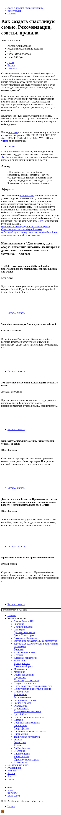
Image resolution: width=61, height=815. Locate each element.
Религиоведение (22, 697)
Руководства (20, 705)
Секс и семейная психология (29, 717)
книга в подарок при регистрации (25, 8)
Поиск (11, 779)
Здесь (41, 221)
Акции (11, 773)
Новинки (12, 770)
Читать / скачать (16, 313)
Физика (18, 739)
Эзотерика (19, 750)
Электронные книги (18, 765)
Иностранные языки (25, 652)
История (18, 655)
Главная (12, 615)
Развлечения (20, 694)
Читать (11, 65)
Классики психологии (25, 657)
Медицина (19, 672)
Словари (18, 719)
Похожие (12, 68)
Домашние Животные (25, 638)
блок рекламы (27, 195)
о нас (10, 787)
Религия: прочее (22, 703)
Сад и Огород (21, 708)
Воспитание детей (23, 626)
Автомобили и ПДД (24, 621)
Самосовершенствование (27, 711)
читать (4, 140)
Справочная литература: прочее (31, 731)
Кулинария (19, 660)
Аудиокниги (14, 767)
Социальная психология (27, 722)
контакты (13, 792)
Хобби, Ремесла (22, 748)
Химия (17, 745)
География (19, 629)
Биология (19, 624)
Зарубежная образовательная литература (35, 640)
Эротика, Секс (21, 756)
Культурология (22, 663)
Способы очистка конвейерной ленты (21, 229)
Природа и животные (25, 683)
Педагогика (20, 677)
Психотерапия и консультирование (32, 688)
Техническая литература (27, 736)
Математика (20, 669)
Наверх (11, 806)
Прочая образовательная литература (33, 686)
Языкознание (21, 762)
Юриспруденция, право (26, 759)
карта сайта (14, 795)
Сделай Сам (20, 714)
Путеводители (21, 691)
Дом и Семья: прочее (25, 635)
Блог (10, 776)
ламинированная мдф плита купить (20, 235)
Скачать (12, 146)
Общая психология (24, 674)
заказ (10, 790)
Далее (11, 62)
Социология (20, 725)
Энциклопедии (22, 753)
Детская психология (24, 632)
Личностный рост (23, 666)
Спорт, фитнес (21, 728)
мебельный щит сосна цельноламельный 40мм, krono (29, 232)
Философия (20, 742)
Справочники (21, 734)
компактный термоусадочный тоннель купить (25, 226)
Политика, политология (26, 680)
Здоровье (18, 649)
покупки (13, 132)
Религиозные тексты (25, 700)
